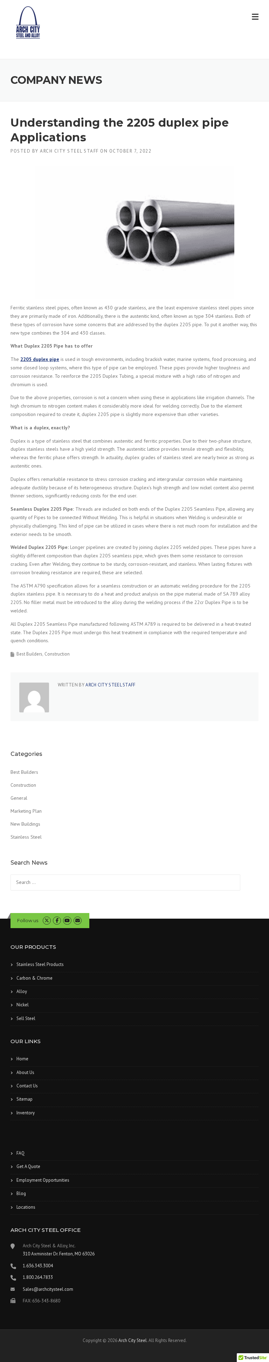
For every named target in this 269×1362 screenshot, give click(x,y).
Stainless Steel (26, 837)
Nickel (22, 1005)
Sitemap (24, 1099)
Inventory (25, 1113)
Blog (21, 1193)
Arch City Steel (132, 1340)
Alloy (21, 991)
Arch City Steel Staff (69, 151)
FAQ (20, 1153)
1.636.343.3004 (38, 1266)
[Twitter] (47, 921)
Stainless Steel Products (40, 964)
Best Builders (29, 654)
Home (22, 1059)
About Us (25, 1072)
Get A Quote (28, 1166)
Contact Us (27, 1086)
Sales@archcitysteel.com (48, 1289)
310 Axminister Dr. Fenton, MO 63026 (59, 1254)
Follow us (27, 920)
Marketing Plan (26, 811)
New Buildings (25, 824)
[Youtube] (67, 921)
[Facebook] (57, 921)
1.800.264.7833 (38, 1277)
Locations (25, 1207)
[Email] (78, 921)
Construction (57, 654)
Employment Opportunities (42, 1180)
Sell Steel (25, 1018)
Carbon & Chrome (34, 978)
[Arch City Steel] (28, 22)
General (19, 798)
